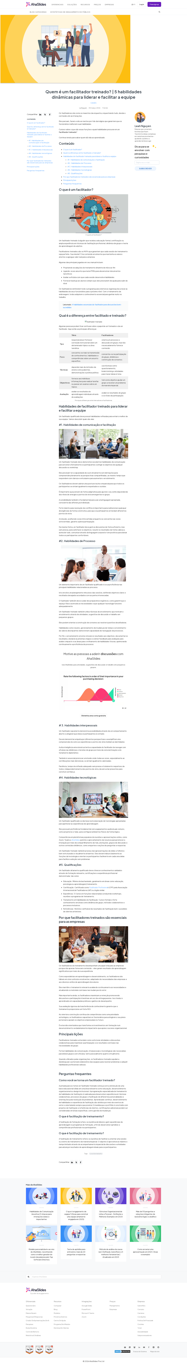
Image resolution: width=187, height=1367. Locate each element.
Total (139, 1328)
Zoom (84, 1317)
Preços (97, 5)
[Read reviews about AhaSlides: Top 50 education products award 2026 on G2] (39, 1350)
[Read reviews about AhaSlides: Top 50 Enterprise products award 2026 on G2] (49, 1350)
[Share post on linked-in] (40, 114)
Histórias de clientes (61, 1328)
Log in (141, 4)
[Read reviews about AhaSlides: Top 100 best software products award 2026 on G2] (29, 1350)
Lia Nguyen (83, 108)
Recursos (85, 5)
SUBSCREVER (145, 168)
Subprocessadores (145, 1335)
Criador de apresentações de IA (37, 1320)
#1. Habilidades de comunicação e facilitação (39, 142)
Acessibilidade (143, 1332)
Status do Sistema (140, 1351)
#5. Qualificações (36, 157)
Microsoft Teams (88, 1313)
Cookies (141, 1324)
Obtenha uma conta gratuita (93, 715)
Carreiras (141, 1313)
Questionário (31, 1306)
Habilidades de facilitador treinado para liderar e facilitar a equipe (39, 135)
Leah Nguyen (143, 126)
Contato (141, 1309)
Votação (29, 1309)
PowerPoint (86, 1309)
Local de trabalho (96, 1153)
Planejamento (115, 1306)
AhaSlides (76, 840)
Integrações (87, 1301)
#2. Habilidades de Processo (40, 146)
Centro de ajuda (60, 1320)
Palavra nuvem (31, 1313)
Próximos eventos (60, 1317)
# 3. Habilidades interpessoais (41, 150)
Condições (142, 1317)
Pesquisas (29, 1324)
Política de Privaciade (145, 1320)
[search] (159, 12)
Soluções (72, 5)
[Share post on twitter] (45, 114)
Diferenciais (57, 5)
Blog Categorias (38, 12)
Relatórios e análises (33, 1335)
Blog (55, 1309)
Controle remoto (32, 1332)
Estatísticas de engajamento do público (70, 12)
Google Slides (87, 1306)
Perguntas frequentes (35, 170)
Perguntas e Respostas (34, 1317)
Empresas (109, 5)
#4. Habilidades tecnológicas (40, 153)
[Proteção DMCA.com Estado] (122, 1351)
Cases (94, 103)
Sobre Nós (141, 1306)
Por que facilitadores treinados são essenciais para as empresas (40, 162)
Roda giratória (31, 1328)
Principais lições (33, 167)
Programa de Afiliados (62, 1324)
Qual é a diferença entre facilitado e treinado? (40, 128)
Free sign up (154, 4)
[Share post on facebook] (50, 114)
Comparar (57, 1306)
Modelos (57, 1313)
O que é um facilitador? (36, 123)
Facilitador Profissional (98, 887)
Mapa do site (154, 1351)
